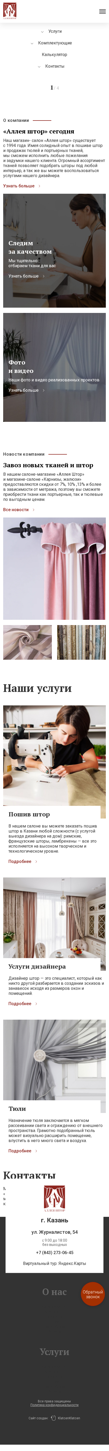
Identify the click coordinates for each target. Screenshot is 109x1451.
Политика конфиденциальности (54, 1405)
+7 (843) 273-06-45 (54, 1252)
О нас (54, 1321)
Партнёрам (54, 1326)
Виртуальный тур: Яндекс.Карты (54, 1263)
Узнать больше (18, 185)
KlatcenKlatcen (68, 1418)
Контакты (55, 66)
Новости (54, 1316)
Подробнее (19, 861)
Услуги (54, 1331)
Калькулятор (54, 54)
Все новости (16, 509)
